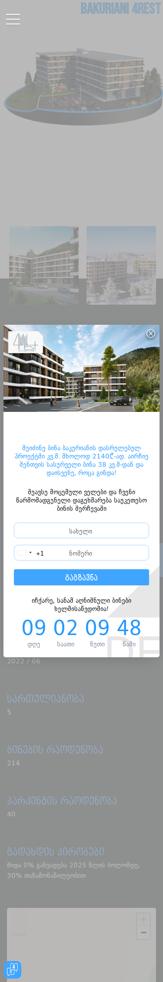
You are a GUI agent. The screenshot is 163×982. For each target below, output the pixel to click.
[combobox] (29, 552)
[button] (3, 10)
